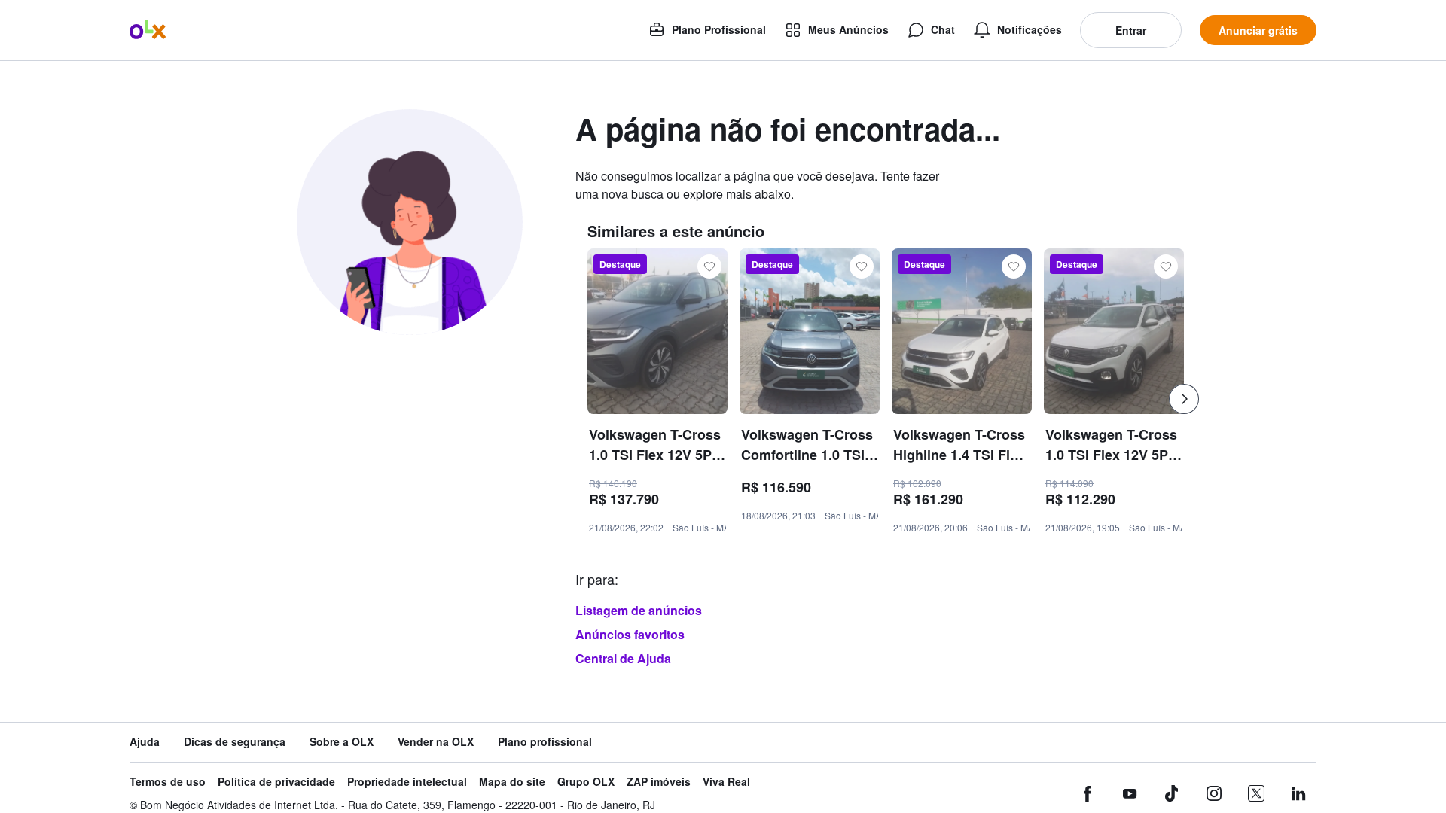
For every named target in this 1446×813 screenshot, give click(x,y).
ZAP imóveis (659, 782)
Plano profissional (545, 742)
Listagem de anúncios (638, 610)
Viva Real (726, 782)
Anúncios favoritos (630, 634)
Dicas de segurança (234, 742)
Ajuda (145, 742)
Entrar (1130, 30)
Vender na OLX (436, 742)
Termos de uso (168, 782)
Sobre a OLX (342, 742)
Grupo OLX (586, 782)
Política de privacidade (276, 782)
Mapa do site (512, 782)
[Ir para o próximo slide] (1184, 399)
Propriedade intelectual (407, 782)
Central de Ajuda (623, 658)
